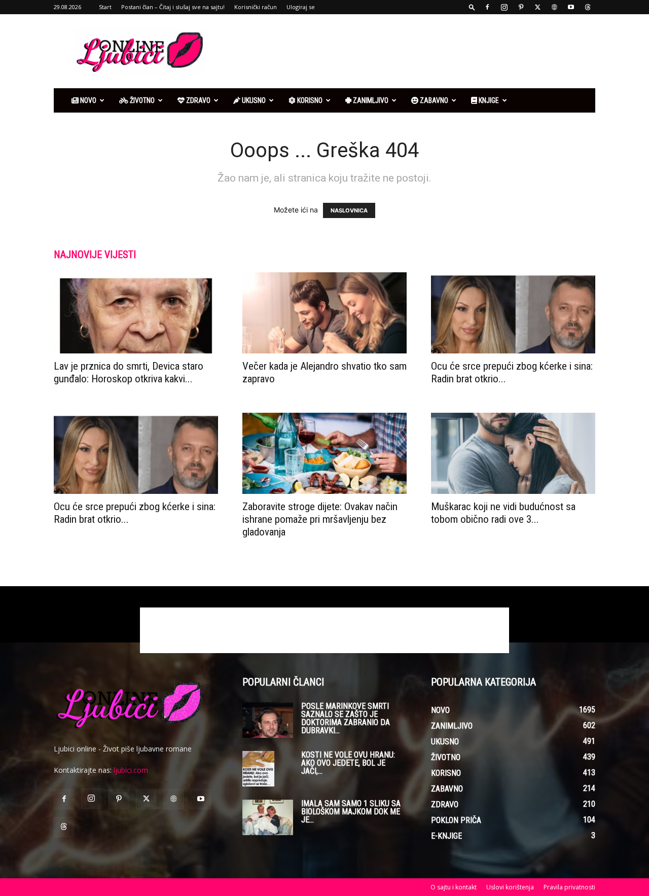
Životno (141, 100)
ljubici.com (131, 770)
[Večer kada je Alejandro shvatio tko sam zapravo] (324, 312)
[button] (472, 7)
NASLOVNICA (349, 210)
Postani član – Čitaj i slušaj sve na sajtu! (173, 7)
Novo (87, 100)
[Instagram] (504, 7)
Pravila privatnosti (569, 887)
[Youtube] (571, 7)
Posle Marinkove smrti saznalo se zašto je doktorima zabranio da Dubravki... (345, 718)
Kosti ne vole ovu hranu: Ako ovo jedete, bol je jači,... (348, 763)
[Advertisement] (410, 51)
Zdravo (197, 100)
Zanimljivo (369, 100)
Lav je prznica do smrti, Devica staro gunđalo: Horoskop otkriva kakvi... (128, 372)
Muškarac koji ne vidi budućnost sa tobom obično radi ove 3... (503, 512)
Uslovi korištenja (510, 887)
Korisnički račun (255, 7)
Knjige (488, 100)
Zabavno (433, 100)
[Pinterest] (520, 7)
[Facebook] (487, 7)
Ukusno (253, 100)
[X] (537, 7)
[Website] (554, 7)
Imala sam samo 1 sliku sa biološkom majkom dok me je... (351, 812)
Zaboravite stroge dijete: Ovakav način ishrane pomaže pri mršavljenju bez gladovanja (320, 519)
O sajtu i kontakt (453, 887)
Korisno (309, 100)
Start (105, 7)
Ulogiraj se (300, 7)
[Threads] (587, 7)
